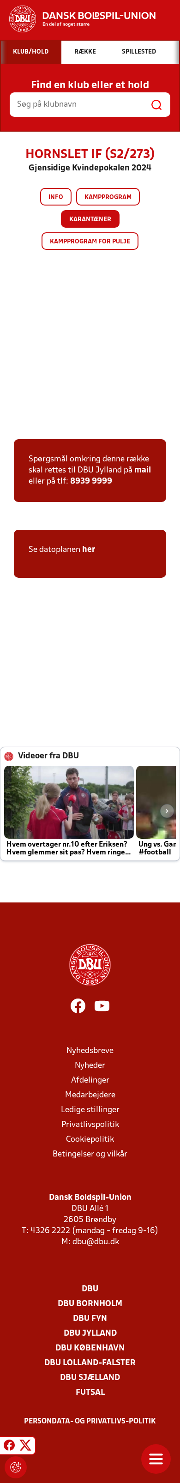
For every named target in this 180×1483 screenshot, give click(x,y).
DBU (90, 1289)
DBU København (90, 1348)
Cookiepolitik (90, 1140)
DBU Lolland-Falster (90, 1363)
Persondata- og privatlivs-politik (90, 1421)
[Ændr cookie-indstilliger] (16, 1467)
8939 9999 (91, 481)
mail (142, 470)
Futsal (90, 1393)
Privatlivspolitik (90, 1125)
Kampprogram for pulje (90, 242)
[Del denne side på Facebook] (9, 1447)
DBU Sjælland (90, 1378)
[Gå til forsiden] (78, 19)
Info (55, 197)
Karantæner (90, 220)
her (88, 550)
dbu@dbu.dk (95, 1242)
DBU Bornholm (90, 1304)
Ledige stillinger (90, 1110)
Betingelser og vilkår (90, 1154)
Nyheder (90, 1066)
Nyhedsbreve (90, 1051)
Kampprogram (108, 197)
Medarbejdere (90, 1095)
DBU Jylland (90, 1334)
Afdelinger (90, 1080)
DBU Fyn (90, 1319)
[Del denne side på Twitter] (25, 1447)
